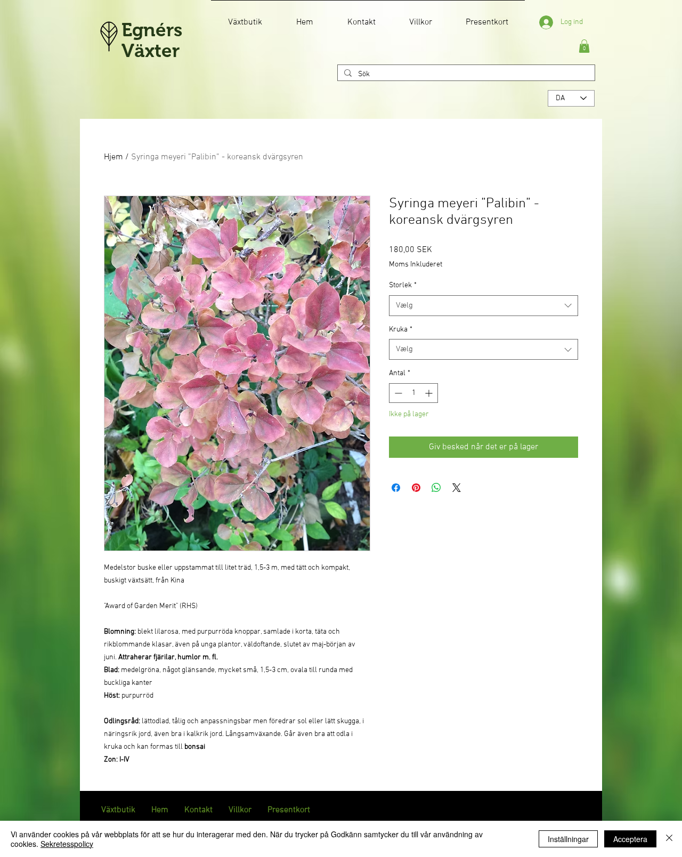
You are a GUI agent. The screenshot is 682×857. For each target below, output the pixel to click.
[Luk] (669, 838)
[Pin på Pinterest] (416, 487)
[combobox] (483, 305)
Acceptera (630, 839)
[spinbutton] (413, 393)
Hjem (113, 157)
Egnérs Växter (151, 40)
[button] (584, 46)
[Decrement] (397, 393)
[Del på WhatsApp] (436, 487)
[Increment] (429, 393)
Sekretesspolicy (66, 843)
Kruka (400, 329)
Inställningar (568, 839)
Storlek (403, 285)
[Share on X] (456, 487)
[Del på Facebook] (395, 487)
